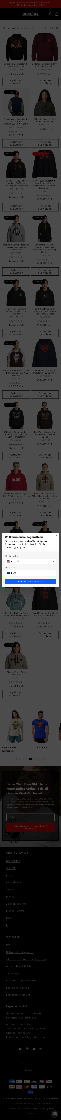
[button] (30, 561)
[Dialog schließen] (56, 535)
